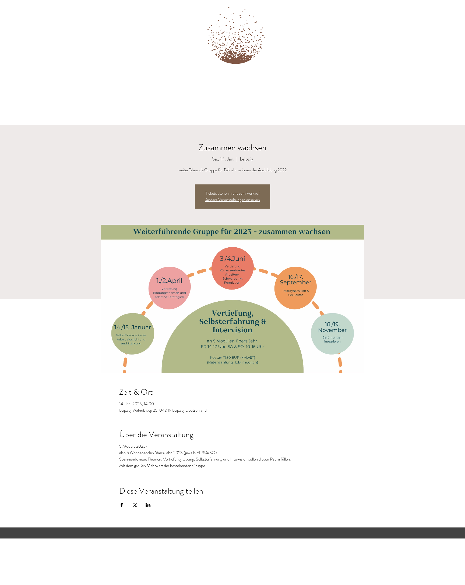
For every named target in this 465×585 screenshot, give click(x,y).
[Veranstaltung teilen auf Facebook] (121, 505)
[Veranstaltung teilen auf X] (135, 505)
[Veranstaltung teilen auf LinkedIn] (148, 505)
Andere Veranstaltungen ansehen (232, 200)
